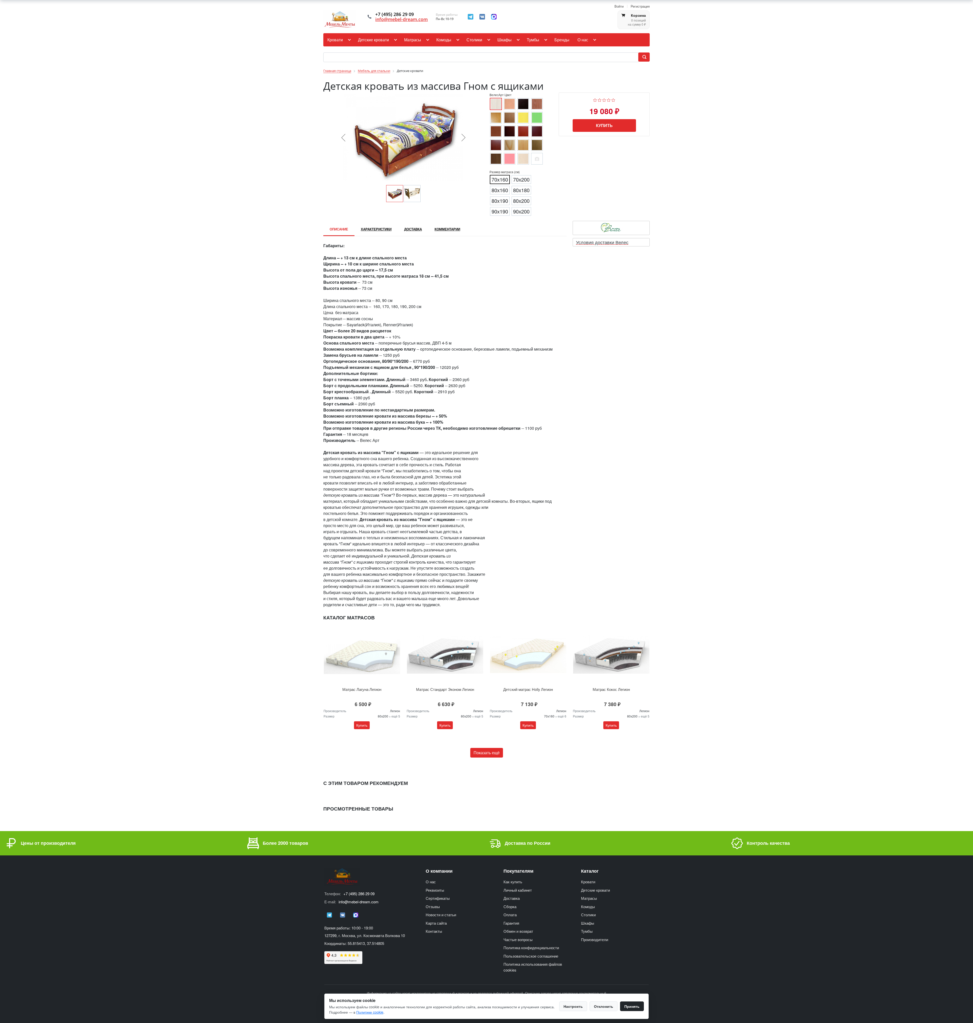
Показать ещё (487, 753)
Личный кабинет (517, 890)
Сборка (509, 906)
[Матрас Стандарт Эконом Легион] (445, 654)
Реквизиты (435, 890)
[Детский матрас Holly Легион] (528, 654)
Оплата (510, 914)
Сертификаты (438, 898)
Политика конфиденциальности (531, 947)
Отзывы (433, 906)
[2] (600, 99)
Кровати (335, 40)
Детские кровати (373, 40)
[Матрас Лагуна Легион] (362, 654)
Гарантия (511, 923)
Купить (604, 125)
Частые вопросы (518, 939)
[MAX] (493, 16)
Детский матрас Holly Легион (528, 689)
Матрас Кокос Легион (611, 689)
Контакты (434, 931)
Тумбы (533, 40)
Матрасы (412, 40)
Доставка (511, 898)
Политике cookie (369, 1012)
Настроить (573, 1006)
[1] (595, 99)
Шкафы (504, 40)
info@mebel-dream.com (401, 19)
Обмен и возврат (518, 931)
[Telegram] (470, 16)
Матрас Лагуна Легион (361, 689)
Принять (632, 1006)
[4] (609, 99)
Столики (474, 40)
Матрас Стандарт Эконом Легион (445, 689)
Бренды (561, 40)
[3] (604, 99)
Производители (594, 939)
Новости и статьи (441, 914)
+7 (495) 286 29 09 (359, 893)
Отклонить (603, 1006)
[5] (613, 99)
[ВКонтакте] (482, 16)
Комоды (443, 40)
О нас (582, 40)
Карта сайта (436, 923)
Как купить (512, 881)
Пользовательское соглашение (530, 956)
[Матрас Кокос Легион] (611, 654)
